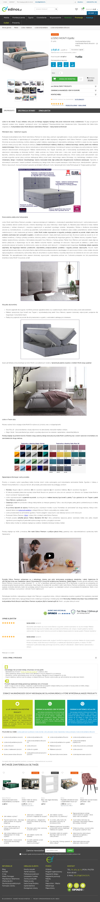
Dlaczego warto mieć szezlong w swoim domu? (37, 828)
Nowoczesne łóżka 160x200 (13, 754)
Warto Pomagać (8, 876)
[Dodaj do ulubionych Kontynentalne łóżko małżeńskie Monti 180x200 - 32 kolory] (80, 79)
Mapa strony (50, 888)
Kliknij (26, 515)
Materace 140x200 (55, 749)
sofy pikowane (48, 732)
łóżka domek (39, 732)
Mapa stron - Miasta (53, 883)
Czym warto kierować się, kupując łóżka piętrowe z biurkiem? (12, 828)
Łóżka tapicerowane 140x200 (82, 754)
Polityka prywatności (31, 874)
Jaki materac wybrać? (10, 816)
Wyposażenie (55, 18)
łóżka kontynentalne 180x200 (85, 732)
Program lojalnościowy (54, 872)
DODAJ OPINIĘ (82, 105)
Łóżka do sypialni (32, 749)
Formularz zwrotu (8, 886)
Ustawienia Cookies (31, 876)
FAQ (47, 881)
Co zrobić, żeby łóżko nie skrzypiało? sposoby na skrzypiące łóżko (58, 821)
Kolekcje (89, 18)
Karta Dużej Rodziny (31, 883)
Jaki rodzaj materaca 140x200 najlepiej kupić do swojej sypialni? (13, 834)
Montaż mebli (56, 94)
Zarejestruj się (92, 2)
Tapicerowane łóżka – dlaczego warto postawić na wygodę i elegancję (14, 821)
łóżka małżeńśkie (59, 732)
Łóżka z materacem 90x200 (13, 749)
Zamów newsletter (35, 850)
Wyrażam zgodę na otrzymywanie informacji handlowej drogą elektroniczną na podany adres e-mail (51, 854)
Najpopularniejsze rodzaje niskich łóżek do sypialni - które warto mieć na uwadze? (83, 814)
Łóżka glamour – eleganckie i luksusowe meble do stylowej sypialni (36, 821)
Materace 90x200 (55, 746)
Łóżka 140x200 (77, 749)
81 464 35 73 (76, 870)
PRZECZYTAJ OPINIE (71, 105)
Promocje (79, 18)
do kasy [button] (91, 13)
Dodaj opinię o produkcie (12, 658)
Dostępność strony (31, 888)
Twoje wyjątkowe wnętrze (29, 672)
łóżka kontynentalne (24, 510)
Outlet (6, 23)
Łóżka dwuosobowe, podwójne (83, 746)
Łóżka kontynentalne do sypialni (60, 742)
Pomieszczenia (18, 18)
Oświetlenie (41, 18)
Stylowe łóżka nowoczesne (58, 754)
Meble (6, 18)
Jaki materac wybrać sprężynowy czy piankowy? (58, 815)
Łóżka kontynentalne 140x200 (82, 737)
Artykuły (49, 869)
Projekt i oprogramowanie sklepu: (46, 898)
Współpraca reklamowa (10, 879)
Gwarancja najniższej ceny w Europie (65, 90)
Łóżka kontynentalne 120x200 (13, 737)
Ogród (30, 18)
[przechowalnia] (77, 9)
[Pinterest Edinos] (82, 886)
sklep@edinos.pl (40, 2)
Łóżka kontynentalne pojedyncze (79, 741)
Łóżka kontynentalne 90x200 (13, 742)
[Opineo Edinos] (75, 890)
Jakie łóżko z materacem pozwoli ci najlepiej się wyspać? (37, 815)
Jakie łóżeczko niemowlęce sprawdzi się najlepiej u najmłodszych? (81, 834)
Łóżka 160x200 (32, 746)
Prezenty (16, 23)
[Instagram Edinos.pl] (76, 886)
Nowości (68, 18)
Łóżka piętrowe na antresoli (26, 732)
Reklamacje (50, 886)
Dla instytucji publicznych (11, 883)
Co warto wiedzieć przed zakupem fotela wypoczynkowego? (35, 841)
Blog (4, 869)
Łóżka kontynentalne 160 (35, 737)
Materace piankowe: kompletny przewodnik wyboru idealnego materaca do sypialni (60, 828)
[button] (56, 9)
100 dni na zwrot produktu (61, 86)
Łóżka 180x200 (9, 746)
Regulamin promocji (53, 876)
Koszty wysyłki (29, 869)
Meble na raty (29, 881)
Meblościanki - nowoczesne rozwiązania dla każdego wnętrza (13, 841)
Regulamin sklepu (52, 874)
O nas (5, 2)
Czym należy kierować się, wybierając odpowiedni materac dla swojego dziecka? (83, 821)
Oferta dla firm (7, 881)
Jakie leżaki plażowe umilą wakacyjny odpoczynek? (81, 842)
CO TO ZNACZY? (79, 99)
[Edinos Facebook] (70, 886)
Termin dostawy (29, 872)
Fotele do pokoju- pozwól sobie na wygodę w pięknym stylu (83, 828)
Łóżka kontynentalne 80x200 (59, 737)
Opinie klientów (29, 886)
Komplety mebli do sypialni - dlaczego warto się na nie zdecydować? (59, 834)
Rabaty (48, 879)
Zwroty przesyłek (30, 879)
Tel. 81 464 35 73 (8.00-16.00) (25, 2)
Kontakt (12, 2)
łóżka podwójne (70, 732)
